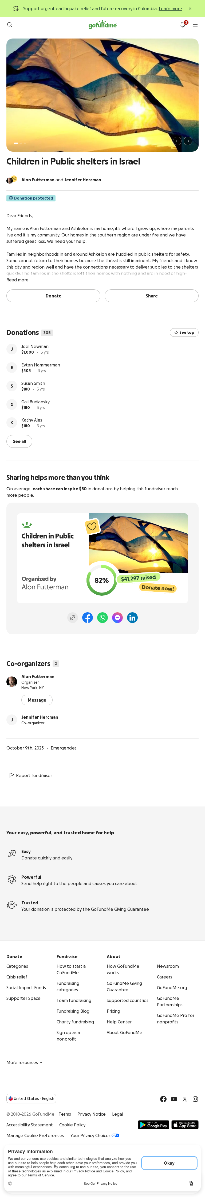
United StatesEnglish (34, 1098)
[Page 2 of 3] (21, 143)
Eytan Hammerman (40, 364)
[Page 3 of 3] (25, 143)
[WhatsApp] (102, 618)
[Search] (9, 24)
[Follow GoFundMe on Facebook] (163, 1099)
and (61, 179)
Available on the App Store (185, 1124)
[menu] (195, 24)
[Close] (190, 8)
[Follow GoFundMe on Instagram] (195, 1099)
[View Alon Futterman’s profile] (11, 681)
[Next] (188, 141)
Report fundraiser (34, 775)
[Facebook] (87, 618)
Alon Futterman (37, 676)
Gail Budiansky (35, 401)
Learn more (170, 8)
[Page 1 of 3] (16, 143)
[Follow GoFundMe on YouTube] (174, 1099)
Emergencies (64, 747)
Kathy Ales (31, 420)
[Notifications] (182, 24)
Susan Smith (33, 383)
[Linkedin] (132, 618)
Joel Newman (35, 346)
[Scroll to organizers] (14, 178)
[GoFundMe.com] (103, 24)
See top (186, 332)
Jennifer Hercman (39, 717)
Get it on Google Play (153, 1124)
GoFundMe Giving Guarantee (120, 909)
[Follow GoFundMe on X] (184, 1099)
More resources (22, 1062)
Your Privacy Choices (90, 1135)
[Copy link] (72, 618)
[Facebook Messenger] (117, 618)
